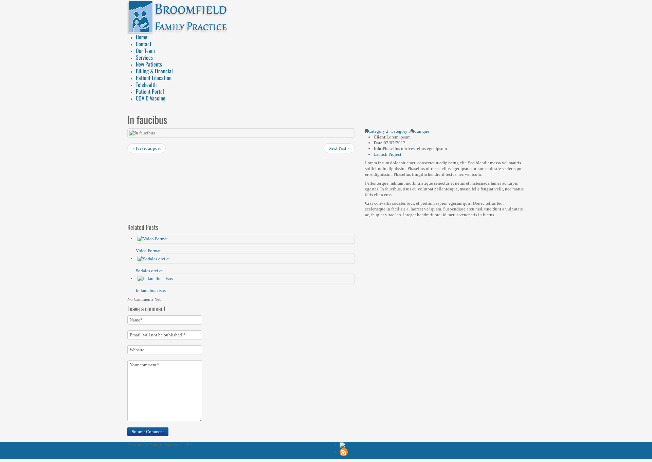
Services (144, 57)
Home (141, 37)
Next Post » (339, 148)
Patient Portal (150, 91)
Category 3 (401, 131)
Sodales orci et (149, 270)
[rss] (344, 451)
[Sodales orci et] (154, 258)
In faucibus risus (151, 290)
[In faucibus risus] (155, 278)
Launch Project (387, 154)
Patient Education (153, 78)
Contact (143, 44)
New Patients (149, 64)
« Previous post (146, 148)
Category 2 (378, 131)
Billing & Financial (154, 71)
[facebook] (351, 444)
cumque (422, 131)
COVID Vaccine (150, 98)
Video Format (148, 250)
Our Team (145, 51)
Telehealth (146, 84)
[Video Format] (153, 238)
